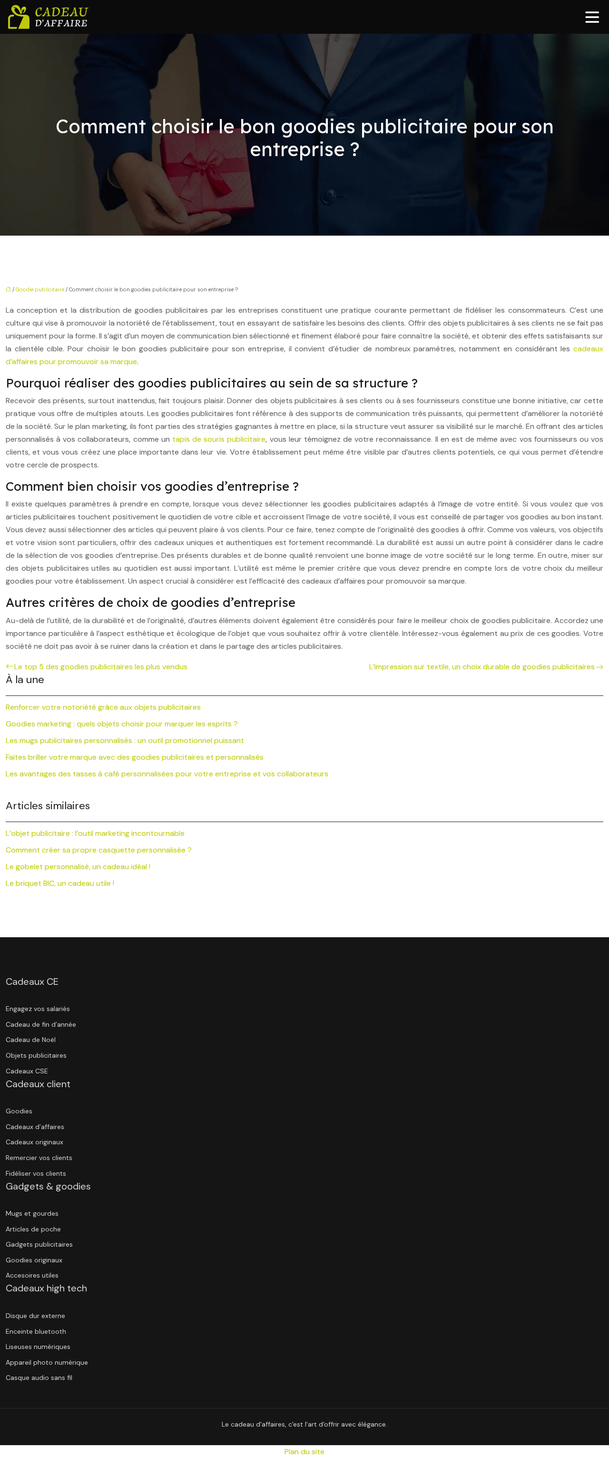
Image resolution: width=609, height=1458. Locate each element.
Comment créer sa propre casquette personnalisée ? (99, 850)
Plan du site (304, 1452)
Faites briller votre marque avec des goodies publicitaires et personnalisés (135, 757)
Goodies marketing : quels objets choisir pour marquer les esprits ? (122, 724)
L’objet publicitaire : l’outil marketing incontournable (95, 833)
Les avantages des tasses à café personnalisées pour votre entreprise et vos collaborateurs (167, 774)
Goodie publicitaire (40, 289)
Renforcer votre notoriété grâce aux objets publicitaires (103, 707)
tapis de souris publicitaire (218, 439)
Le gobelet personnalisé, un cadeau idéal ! (78, 867)
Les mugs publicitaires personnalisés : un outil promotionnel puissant (125, 740)
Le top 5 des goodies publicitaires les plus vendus (100, 667)
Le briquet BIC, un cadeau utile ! (60, 883)
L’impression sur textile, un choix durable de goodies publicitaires (482, 667)
